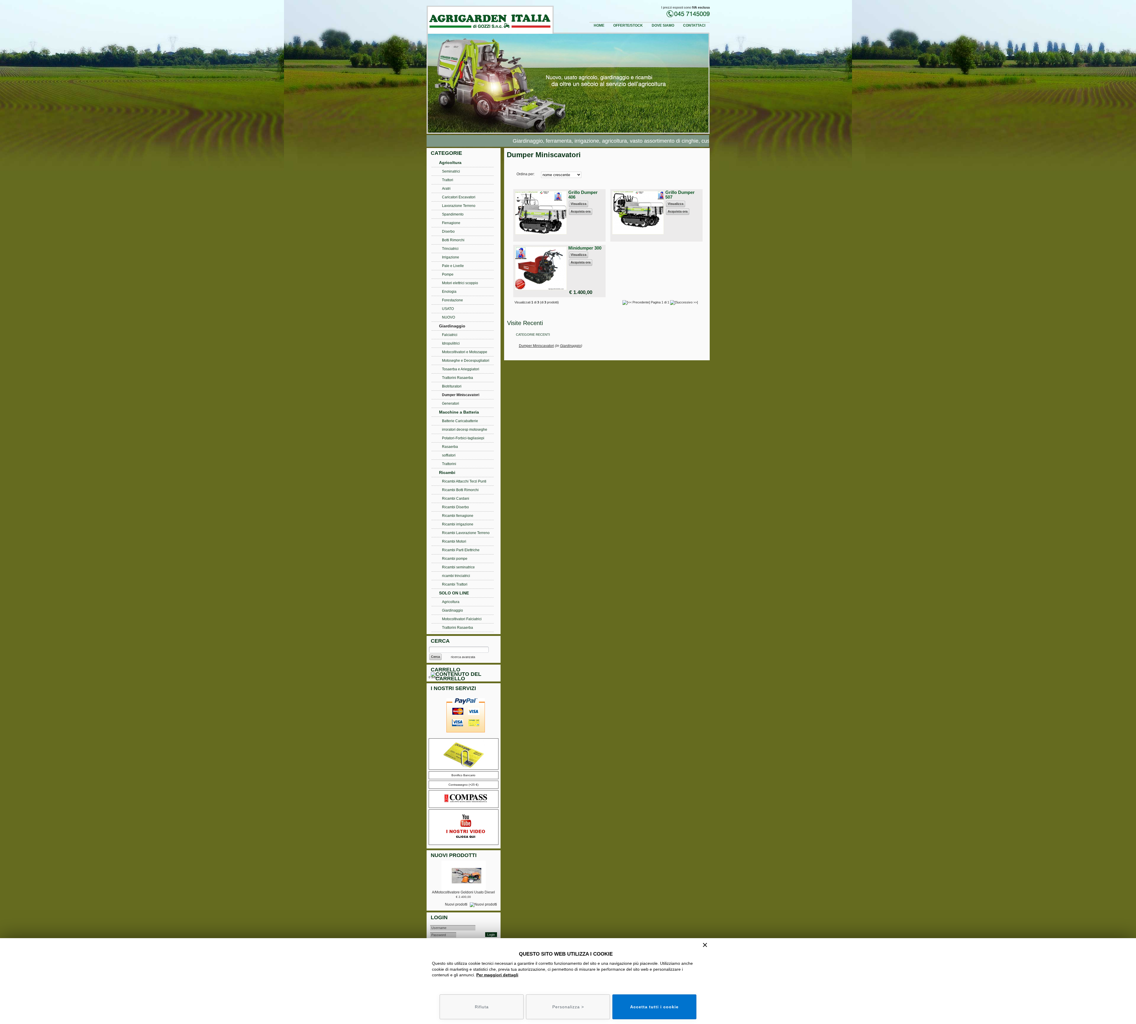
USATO (448, 309)
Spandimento (453, 214)
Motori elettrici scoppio (460, 283)
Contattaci (694, 25)
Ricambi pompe (454, 559)
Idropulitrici (451, 343)
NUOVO (448, 317)
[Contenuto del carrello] (465, 677)
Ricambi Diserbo (455, 507)
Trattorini (449, 464)
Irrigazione (450, 257)
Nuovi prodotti (456, 904)
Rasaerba (450, 447)
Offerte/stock (628, 25)
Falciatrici (449, 335)
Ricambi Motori (454, 541)
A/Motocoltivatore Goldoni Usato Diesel (463, 892)
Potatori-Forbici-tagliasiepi (463, 438)
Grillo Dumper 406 (583, 195)
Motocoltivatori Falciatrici (462, 619)
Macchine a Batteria (459, 412)
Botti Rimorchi (453, 240)
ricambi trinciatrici (456, 576)
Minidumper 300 (584, 247)
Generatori (450, 403)
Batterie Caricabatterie (460, 421)
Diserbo (448, 231)
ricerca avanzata (463, 657)
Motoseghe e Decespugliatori (465, 361)
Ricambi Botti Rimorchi (460, 490)
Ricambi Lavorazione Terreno (466, 533)
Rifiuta (482, 1006)
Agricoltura (450, 162)
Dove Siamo (663, 25)
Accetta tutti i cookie (654, 1006)
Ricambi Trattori (454, 584)
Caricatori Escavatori (458, 197)
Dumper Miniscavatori (536, 346)
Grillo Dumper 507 (680, 195)
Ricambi (447, 472)
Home (599, 25)
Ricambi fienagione (457, 516)
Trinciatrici (450, 249)
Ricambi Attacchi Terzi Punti (464, 481)
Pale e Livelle (453, 266)
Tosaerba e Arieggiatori (460, 369)
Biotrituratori (452, 386)
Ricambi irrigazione (457, 524)
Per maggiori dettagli (497, 974)
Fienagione (451, 223)
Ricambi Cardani (455, 498)
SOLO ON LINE (454, 593)
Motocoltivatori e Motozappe (464, 352)
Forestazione (452, 300)
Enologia (449, 292)
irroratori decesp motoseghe (464, 429)
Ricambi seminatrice (458, 567)
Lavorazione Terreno (458, 206)
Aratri (446, 189)
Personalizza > (568, 1006)
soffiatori (449, 455)
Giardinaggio (570, 346)
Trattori (447, 180)
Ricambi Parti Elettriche (461, 550)
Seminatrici (451, 171)
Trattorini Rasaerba (457, 378)
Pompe (448, 274)
